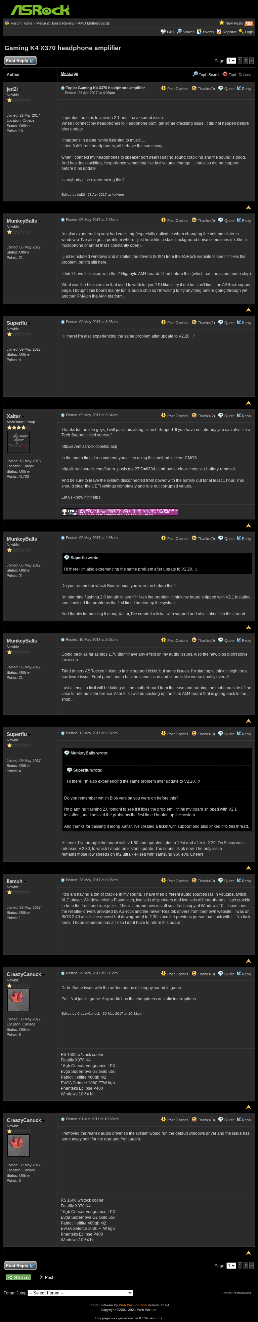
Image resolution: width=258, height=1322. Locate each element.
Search (189, 32)
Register (229, 32)
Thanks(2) (206, 416)
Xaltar (14, 416)
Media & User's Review (55, 23)
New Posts (234, 23)
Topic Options (239, 75)
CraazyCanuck (24, 974)
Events (208, 32)
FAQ (170, 32)
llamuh (15, 881)
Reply (246, 89)
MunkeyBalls (22, 221)
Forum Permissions (237, 1293)
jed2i (13, 89)
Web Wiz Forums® (133, 1305)
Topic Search (209, 75)
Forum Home (21, 23)
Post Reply (17, 60)
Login (249, 32)
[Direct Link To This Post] (63, 88)
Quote (229, 89)
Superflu (17, 323)
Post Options (177, 89)
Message (69, 73)
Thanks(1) (206, 323)
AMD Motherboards (94, 23)
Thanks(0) (206, 89)
